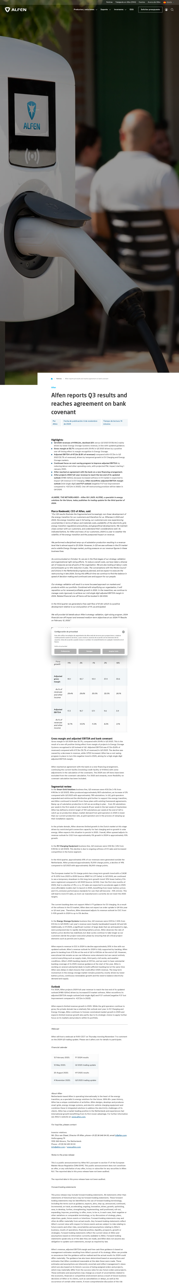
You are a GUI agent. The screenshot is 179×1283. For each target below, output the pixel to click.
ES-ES (169, 2)
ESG (131, 10)
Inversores (118, 10)
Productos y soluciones (84, 10)
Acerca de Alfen (154, 2)
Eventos (142, 2)
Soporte (104, 10)
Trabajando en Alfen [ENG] (125, 2)
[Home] (52, 379)
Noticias (109, 2)
